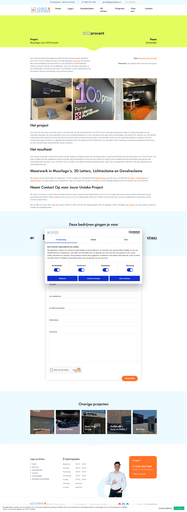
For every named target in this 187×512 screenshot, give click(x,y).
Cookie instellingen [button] (165, 508)
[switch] (81, 270)
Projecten (119, 9)
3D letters (131, 178)
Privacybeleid (37, 476)
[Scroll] (93, 48)
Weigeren (62, 278)
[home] (40, 10)
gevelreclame (35, 181)
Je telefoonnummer (57, 308)
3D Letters (103, 10)
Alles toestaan (124, 278)
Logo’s (71, 9)
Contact (148, 9)
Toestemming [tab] (61, 240)
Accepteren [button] (179, 508)
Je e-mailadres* (55, 296)
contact (57, 197)
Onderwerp (53, 320)
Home (58, 9)
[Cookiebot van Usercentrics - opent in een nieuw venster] (130, 232)
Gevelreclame (87, 9)
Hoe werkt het (37, 470)
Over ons (133, 10)
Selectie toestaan (93, 278)
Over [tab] (126, 240)
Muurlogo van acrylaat (148, 58)
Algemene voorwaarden (40, 479)
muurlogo (76, 61)
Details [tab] (93, 240)
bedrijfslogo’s (100, 178)
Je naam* (52, 284)
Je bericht (53, 332)
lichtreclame (141, 178)
